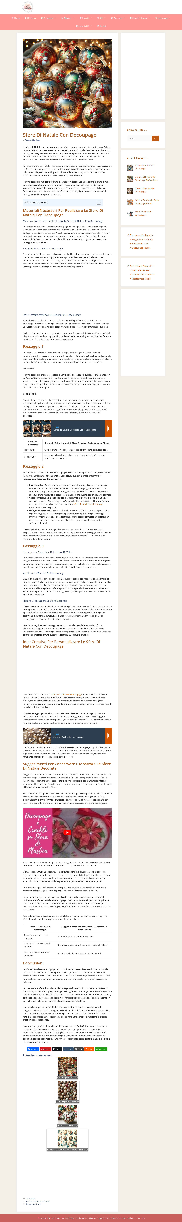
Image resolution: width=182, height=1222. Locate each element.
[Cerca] (155, 138)
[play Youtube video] (67, 833)
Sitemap (141, 1218)
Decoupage (30, 1198)
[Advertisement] (115, 6)
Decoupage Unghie (33, 1204)
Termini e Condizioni (116, 1218)
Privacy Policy (68, 1218)
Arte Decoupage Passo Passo (37, 1201)
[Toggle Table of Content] (97, 203)
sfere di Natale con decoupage (88, 504)
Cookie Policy (81, 1218)
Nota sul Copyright (97, 1218)
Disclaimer (131, 1218)
